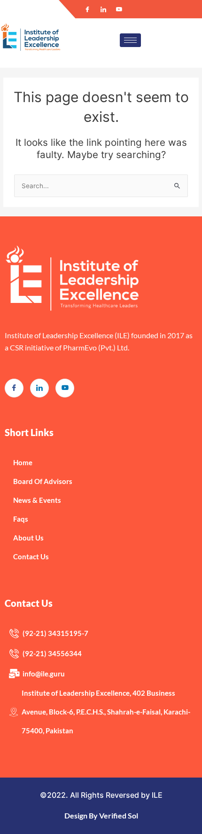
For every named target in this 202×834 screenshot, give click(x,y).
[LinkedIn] (103, 9)
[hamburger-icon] (130, 40)
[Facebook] (87, 9)
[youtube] (64, 388)
